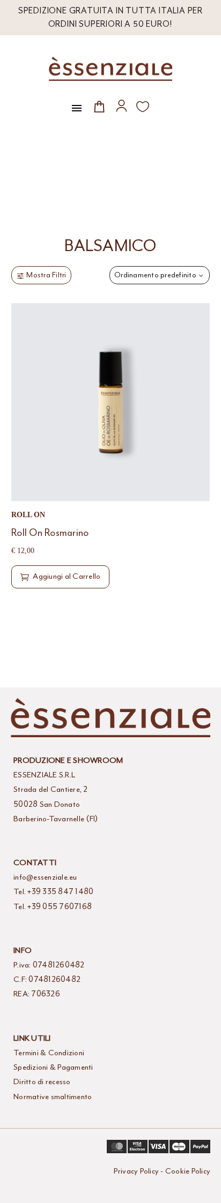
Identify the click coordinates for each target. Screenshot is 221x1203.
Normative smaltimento (52, 1097)
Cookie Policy (187, 1171)
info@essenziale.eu (45, 877)
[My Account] (121, 105)
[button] (60, 576)
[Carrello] (99, 106)
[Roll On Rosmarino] (110, 402)
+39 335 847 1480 (60, 892)
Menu (77, 108)
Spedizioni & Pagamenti (53, 1067)
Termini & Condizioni (48, 1053)
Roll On (28, 515)
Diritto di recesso (42, 1082)
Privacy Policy (136, 1171)
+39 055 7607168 (59, 907)
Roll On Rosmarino (50, 532)
